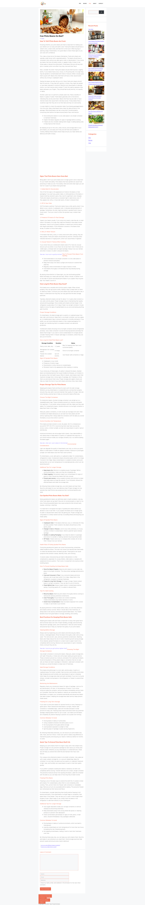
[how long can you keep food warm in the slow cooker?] (96, 90)
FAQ (90, 3)
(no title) (90, 29)
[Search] (101, 12)
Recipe (85, 3)
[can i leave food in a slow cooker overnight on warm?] (96, 76)
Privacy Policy (44, 900)
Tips (80, 3)
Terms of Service (45, 896)
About (94, 3)
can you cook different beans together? (50, 845)
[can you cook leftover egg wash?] (96, 106)
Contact (101, 3)
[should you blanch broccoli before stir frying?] (96, 119)
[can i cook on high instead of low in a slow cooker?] (96, 63)
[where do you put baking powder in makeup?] (96, 49)
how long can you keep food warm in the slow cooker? (94, 97)
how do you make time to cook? (48, 847)
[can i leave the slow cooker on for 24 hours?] (96, 35)
